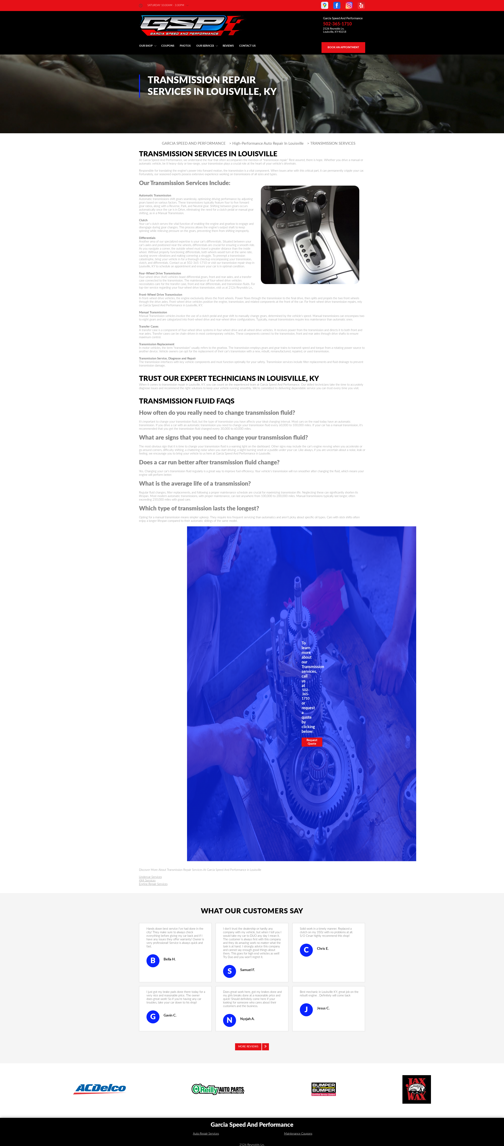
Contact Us (247, 46)
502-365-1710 (337, 24)
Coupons (167, 46)
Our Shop (146, 46)
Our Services (205, 46)
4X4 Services (147, 880)
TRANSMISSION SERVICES (332, 143)
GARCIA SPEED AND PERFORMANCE (194, 143)
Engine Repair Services (153, 884)
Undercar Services (150, 877)
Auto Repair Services (206, 1133)
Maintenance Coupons (298, 1133)
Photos (185, 46)
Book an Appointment (343, 47)
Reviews (228, 46)
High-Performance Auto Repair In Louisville (268, 143)
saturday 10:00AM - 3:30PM (165, 5)
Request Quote (312, 742)
